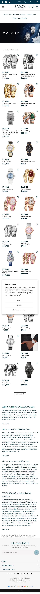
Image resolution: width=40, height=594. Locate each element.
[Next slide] (37, 2)
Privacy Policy (16, 295)
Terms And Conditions (20, 581)
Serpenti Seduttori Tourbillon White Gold (10, 273)
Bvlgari (5, 72)
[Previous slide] (36, 2)
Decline (19, 305)
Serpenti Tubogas (26, 132)
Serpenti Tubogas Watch (9, 105)
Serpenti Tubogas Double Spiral (9, 76)
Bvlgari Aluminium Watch (28, 163)
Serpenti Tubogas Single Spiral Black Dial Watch (28, 76)
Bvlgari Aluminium (7, 190)
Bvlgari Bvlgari (6, 163)
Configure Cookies (15, 580)
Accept (19, 300)
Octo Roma (24, 384)
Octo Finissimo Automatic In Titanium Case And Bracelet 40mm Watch (10, 133)
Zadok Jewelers (20, 7)
